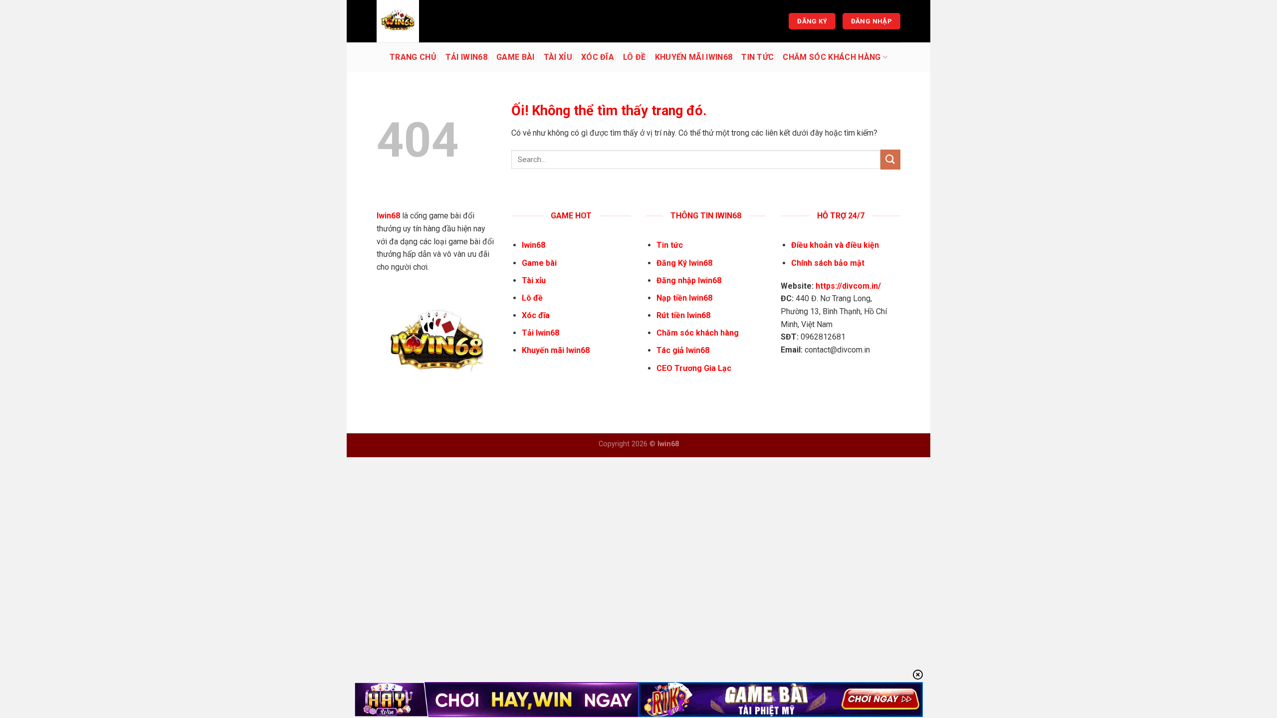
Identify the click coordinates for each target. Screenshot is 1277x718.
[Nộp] (890, 159)
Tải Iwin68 (466, 57)
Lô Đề (634, 57)
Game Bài (515, 57)
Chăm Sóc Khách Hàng (831, 57)
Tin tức (757, 57)
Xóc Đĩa (597, 57)
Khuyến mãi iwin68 (693, 57)
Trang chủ (413, 57)
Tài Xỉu (558, 57)
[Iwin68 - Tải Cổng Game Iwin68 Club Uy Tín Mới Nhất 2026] (426, 21)
